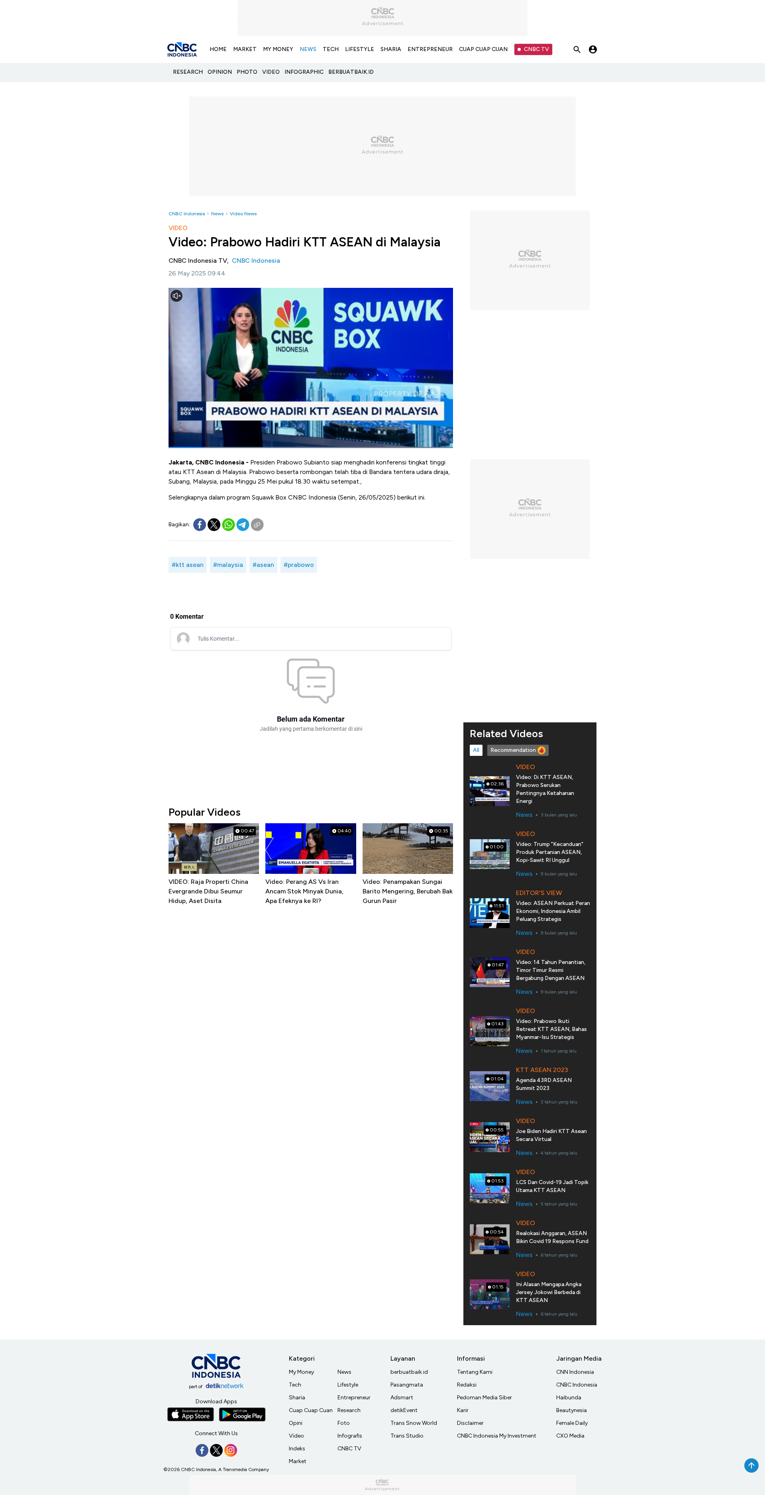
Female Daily (572, 1423)
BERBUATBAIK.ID (351, 72)
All (476, 750)
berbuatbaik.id (409, 1372)
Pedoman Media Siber (484, 1397)
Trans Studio (407, 1435)
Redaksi (467, 1384)
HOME (218, 49)
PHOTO (247, 72)
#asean (263, 564)
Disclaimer (470, 1423)
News (217, 213)
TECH (331, 49)
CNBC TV (536, 49)
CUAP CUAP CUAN (483, 49)
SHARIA (391, 49)
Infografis (349, 1435)
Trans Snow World (413, 1423)
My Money (301, 1372)
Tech (295, 1384)
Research (349, 1410)
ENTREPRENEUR (430, 49)
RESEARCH (188, 72)
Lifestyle (347, 1384)
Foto (343, 1423)
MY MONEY (278, 49)
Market (297, 1461)
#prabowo (299, 564)
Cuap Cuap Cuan (311, 1410)
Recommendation (513, 750)
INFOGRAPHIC (304, 72)
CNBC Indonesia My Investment (496, 1435)
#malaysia (228, 564)
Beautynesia (571, 1410)
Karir (463, 1410)
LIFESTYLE (359, 49)
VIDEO (271, 72)
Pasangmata (406, 1384)
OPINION (220, 72)
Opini (295, 1423)
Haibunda (568, 1397)
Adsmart (401, 1397)
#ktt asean (188, 564)
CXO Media (570, 1435)
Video (296, 1435)
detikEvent (404, 1410)
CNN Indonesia (575, 1372)
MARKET (245, 49)
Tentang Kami (474, 1372)
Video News (243, 213)
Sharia (297, 1397)
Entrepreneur (354, 1397)
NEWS (308, 49)
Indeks (297, 1448)
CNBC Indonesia (187, 213)
